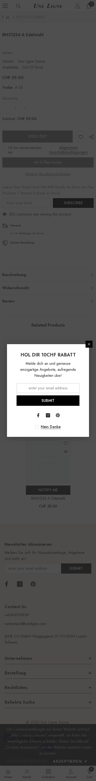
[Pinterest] (58, 415)
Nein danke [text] (51, 426)
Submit (48, 400)
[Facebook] (38, 415)
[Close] (89, 344)
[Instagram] (48, 415)
